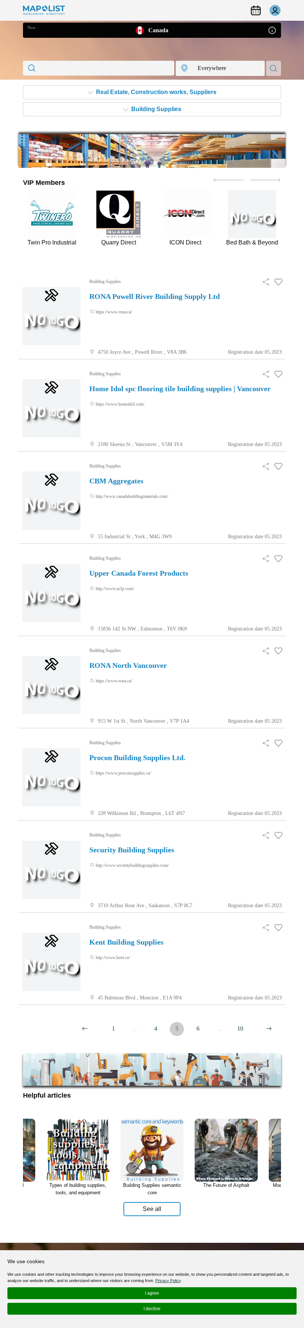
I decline (152, 1308)
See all (152, 1209)
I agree (152, 1293)
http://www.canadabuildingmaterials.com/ (131, 496)
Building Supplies (155, 109)
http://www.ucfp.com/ (114, 588)
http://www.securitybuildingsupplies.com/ (132, 865)
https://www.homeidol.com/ (119, 404)
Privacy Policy (168, 1280)
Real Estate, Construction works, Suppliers (156, 92)
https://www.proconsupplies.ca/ (123, 773)
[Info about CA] (272, 30)
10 (240, 1028)
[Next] (85, 1029)
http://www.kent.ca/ (112, 957)
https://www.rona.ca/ (113, 311)
